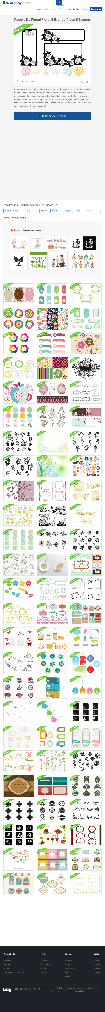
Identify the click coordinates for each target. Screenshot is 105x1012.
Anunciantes (46, 964)
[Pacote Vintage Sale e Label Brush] (18, 688)
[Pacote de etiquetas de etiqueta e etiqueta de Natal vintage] (86, 860)
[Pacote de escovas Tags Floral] (18, 319)
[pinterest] (25, 989)
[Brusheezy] (12, 3)
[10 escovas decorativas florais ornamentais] (86, 393)
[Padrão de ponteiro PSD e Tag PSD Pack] (18, 614)
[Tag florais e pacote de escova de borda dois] (52, 614)
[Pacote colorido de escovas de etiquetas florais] (52, 294)
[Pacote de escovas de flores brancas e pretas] (86, 712)
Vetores (39, 9)
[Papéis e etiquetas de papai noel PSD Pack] (18, 638)
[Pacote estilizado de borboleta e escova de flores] (86, 761)
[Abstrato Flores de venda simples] (18, 589)
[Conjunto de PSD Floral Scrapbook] (52, 589)
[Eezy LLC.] (7, 989)
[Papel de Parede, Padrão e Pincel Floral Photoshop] (52, 368)
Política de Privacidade (75, 991)
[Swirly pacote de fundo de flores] (86, 515)
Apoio (43, 968)
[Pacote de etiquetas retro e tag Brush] (18, 737)
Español (68, 964)
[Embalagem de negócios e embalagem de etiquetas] (52, 810)
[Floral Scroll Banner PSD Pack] (86, 491)
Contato (97, 972)
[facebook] (16, 989)
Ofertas (43, 960)
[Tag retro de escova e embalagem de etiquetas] (52, 638)
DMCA (43, 972)
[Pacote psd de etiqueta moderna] (52, 712)
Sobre (96, 960)
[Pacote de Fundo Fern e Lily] (52, 688)
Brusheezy (9, 960)
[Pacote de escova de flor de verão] (18, 515)
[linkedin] (39, 989)
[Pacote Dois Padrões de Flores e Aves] (52, 319)
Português (70, 968)
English (68, 960)
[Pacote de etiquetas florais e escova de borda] (52, 393)
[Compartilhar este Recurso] (87, 81)
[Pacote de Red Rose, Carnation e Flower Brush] (52, 835)
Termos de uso (57, 991)
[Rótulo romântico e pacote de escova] (86, 565)
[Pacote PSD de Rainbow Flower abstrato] (18, 343)
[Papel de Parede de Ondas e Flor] (52, 442)
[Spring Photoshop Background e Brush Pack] (18, 860)
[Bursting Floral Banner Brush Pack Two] (86, 368)
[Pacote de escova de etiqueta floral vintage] (18, 294)
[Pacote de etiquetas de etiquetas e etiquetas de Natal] (86, 663)
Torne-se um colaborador (15, 972)
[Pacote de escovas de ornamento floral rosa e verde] (86, 884)
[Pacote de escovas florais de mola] (18, 442)
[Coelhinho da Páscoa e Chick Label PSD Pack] (18, 761)
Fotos (47, 9)
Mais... (68, 976)
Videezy (7, 968)
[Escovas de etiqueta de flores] (52, 663)
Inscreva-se (96, 9)
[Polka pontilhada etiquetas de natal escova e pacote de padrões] (86, 835)
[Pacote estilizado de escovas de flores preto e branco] (86, 540)
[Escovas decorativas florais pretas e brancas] (86, 810)
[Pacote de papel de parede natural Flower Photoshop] (18, 491)
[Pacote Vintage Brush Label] (52, 884)
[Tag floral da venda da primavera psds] (18, 368)
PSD (60, 9)
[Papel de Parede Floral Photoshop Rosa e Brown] (86, 343)
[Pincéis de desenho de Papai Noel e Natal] (18, 663)
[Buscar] (59, 2)
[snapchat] (34, 989)
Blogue (97, 968)
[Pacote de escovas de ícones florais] (18, 540)
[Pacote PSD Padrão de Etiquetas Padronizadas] (52, 737)
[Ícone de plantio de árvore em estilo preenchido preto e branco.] (83, 243)
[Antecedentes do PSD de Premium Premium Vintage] (18, 786)
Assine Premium (74, 9)
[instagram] (30, 989)
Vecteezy (8, 964)
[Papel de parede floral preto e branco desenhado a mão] (18, 565)
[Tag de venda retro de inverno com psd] (18, 884)
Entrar (85, 9)
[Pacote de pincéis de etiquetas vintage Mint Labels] (86, 319)
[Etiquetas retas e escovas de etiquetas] (86, 614)
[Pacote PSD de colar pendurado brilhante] (86, 688)
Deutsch (69, 972)
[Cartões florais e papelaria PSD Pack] (86, 417)
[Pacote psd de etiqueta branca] (18, 712)
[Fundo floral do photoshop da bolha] (52, 466)
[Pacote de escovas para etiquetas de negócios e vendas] (86, 638)
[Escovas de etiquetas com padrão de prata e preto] (18, 810)
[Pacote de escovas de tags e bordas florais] (52, 491)
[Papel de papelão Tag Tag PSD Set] (86, 737)
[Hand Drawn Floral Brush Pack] (52, 417)
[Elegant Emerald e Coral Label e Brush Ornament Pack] (52, 786)
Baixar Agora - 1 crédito (53, 116)
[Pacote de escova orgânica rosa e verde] (52, 761)
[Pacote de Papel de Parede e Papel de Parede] (52, 860)
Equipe (97, 964)
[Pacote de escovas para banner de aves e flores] (86, 294)
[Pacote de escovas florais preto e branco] (86, 442)
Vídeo (54, 9)
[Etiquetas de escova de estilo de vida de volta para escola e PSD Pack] (86, 786)
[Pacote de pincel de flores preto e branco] (18, 466)
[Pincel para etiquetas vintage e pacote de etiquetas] (86, 589)
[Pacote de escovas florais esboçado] (18, 417)
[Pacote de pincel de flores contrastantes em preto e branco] (52, 515)
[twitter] (21, 989)
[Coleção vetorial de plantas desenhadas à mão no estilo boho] (38, 261)
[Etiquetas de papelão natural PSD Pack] (52, 565)
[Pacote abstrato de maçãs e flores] (18, 393)
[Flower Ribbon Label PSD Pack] (52, 343)
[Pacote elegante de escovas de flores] (86, 466)
